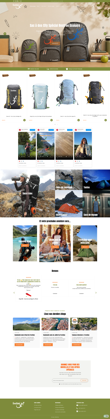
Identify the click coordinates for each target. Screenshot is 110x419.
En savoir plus (19, 344)
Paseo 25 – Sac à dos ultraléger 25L (13, 116)
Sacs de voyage (51, 6)
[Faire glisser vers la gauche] (52, 124)
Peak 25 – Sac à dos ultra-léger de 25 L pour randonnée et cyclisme (95, 116)
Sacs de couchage (59, 6)
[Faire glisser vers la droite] (57, 124)
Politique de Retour (59, 405)
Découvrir (25, 245)
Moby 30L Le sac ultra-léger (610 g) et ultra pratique (41, 116)
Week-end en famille (55, 241)
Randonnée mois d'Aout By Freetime (25, 335)
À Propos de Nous (38, 405)
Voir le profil (32, 129)
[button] (38, 6)
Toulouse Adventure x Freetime (80, 335)
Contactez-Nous (37, 407)
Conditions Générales (59, 409)
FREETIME (57, 416)
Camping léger (25, 241)
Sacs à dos (44, 6)
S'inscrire (84, 380)
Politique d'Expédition (59, 407)
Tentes (38, 6)
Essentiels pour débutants (85, 241)
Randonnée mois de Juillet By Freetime (54, 335)
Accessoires (68, 6)
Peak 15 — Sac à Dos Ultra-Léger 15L (67, 116)
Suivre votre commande (60, 411)
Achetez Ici (55, 43)
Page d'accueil (37, 409)
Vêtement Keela (75, 6)
